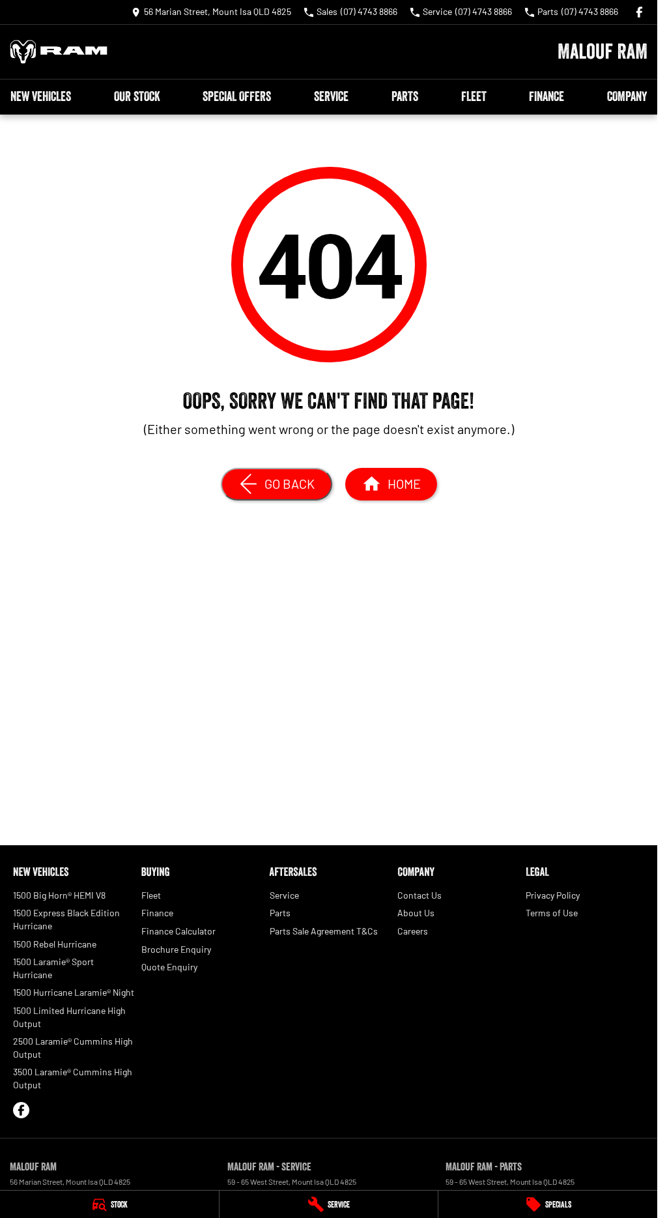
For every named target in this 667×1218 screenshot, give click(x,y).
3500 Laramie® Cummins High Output (72, 1078)
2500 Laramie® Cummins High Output (73, 1048)
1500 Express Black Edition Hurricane (66, 919)
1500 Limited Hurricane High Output (69, 1017)
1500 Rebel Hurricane (54, 944)
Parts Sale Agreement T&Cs (324, 930)
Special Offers (237, 96)
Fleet (474, 96)
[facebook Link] (639, 12)
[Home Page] (58, 52)
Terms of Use (552, 912)
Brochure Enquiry (176, 949)
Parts (404, 96)
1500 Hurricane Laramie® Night (73, 992)
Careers (412, 930)
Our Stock (137, 96)
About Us (415, 912)
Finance (546, 96)
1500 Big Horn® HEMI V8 (59, 895)
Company (627, 96)
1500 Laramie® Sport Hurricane (53, 968)
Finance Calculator (178, 930)
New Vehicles (40, 96)
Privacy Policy (553, 895)
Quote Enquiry (169, 966)
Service (331, 96)
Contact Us (419, 895)
